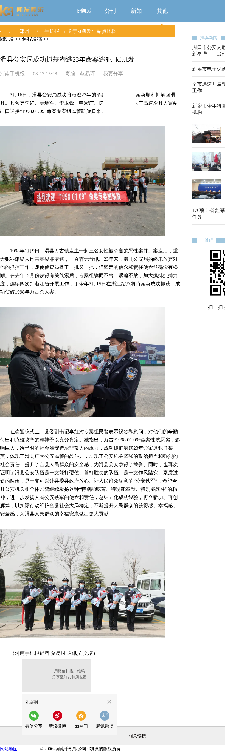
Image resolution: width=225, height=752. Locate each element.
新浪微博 (57, 726)
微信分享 (35, 719)
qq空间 (81, 726)
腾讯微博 (105, 726)
